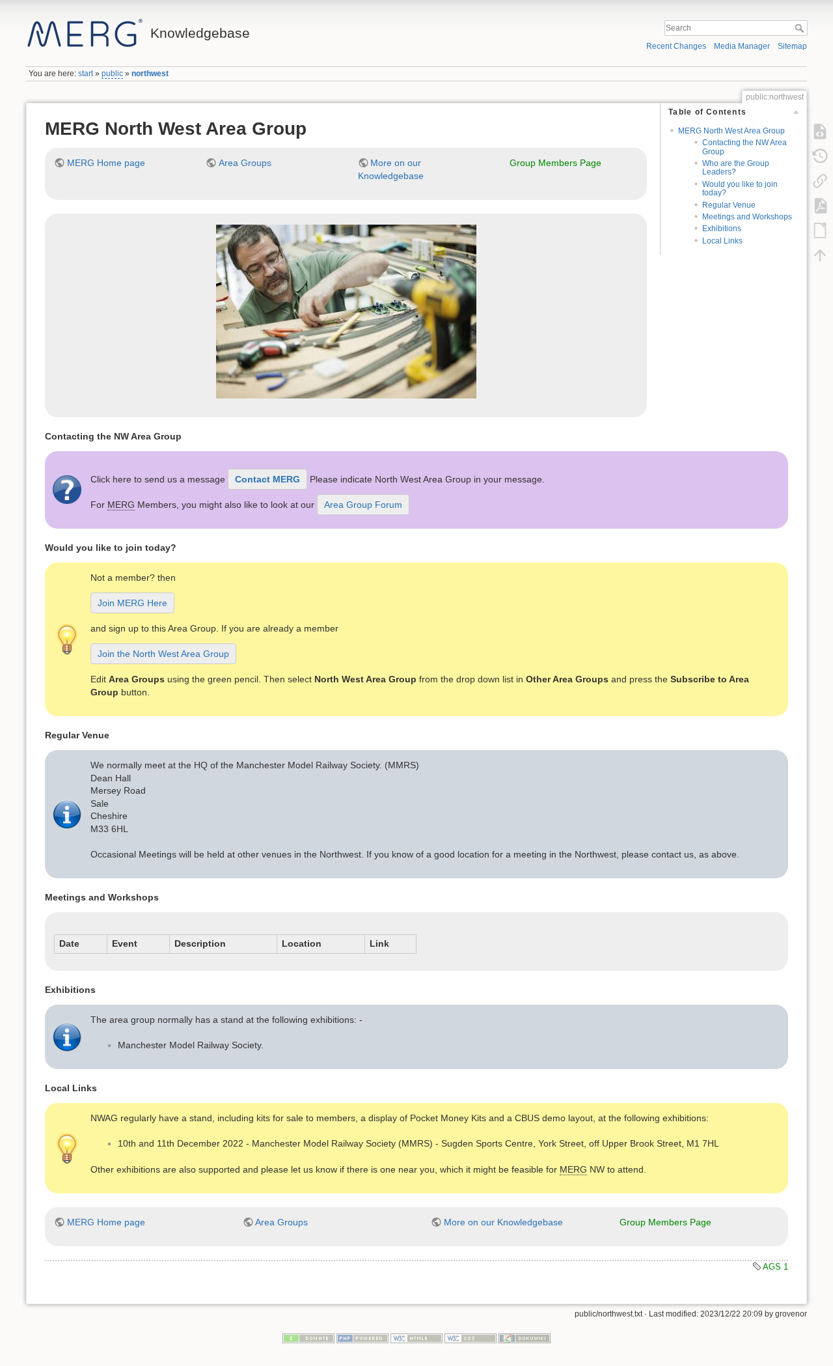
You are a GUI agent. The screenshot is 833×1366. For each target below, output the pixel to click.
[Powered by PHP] (362, 1338)
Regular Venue (729, 205)
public (112, 73)
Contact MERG (267, 479)
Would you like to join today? (740, 188)
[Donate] (308, 1338)
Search (801, 28)
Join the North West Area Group (163, 653)
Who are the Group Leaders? (735, 167)
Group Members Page (555, 163)
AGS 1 (775, 1267)
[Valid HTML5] (416, 1338)
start (85, 73)
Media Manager (742, 46)
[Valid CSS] (470, 1338)
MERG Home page (106, 163)
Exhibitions (721, 228)
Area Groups (245, 163)
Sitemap (792, 46)
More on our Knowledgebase (503, 1222)
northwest (150, 73)
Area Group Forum (363, 504)
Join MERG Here (132, 603)
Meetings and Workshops (747, 216)
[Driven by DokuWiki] (524, 1338)
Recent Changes (676, 46)
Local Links (722, 240)
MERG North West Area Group (731, 130)
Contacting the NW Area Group (744, 147)
